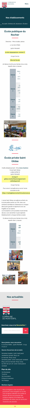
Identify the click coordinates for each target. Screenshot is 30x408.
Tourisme (4, 374)
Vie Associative (6, 376)
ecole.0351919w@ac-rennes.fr (15, 52)
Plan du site (6, 369)
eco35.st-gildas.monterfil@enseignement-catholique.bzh (15, 179)
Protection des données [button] (10, 401)
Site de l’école (15, 60)
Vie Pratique (5, 380)
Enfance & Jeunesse (15, 24)
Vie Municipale (6, 372)
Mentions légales (7, 385)
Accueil (4, 24)
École (25, 24)
